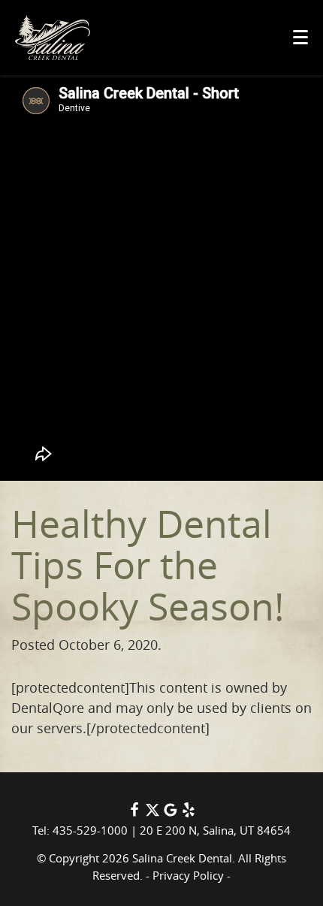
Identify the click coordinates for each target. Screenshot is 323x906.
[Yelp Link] (188, 812)
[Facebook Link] (134, 812)
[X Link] (152, 812)
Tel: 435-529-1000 (80, 830)
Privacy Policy (188, 875)
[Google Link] (170, 812)
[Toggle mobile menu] (300, 37)
